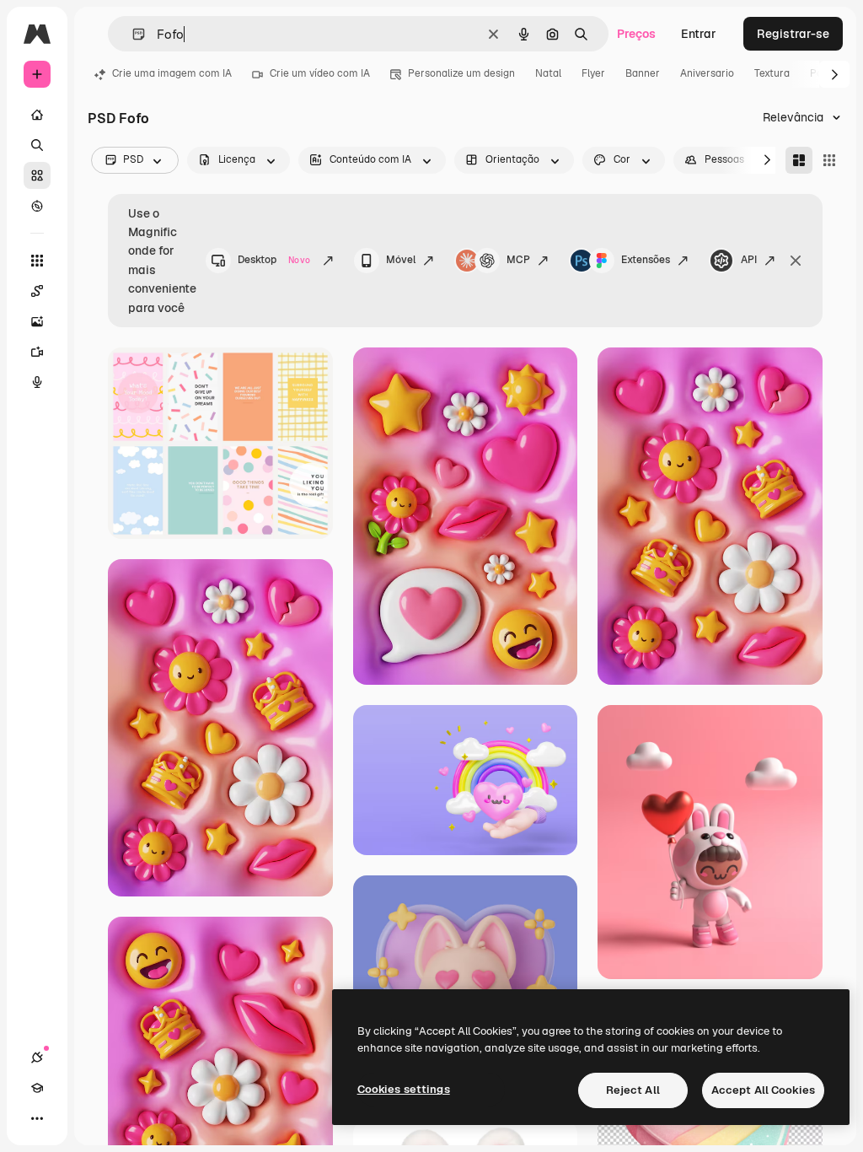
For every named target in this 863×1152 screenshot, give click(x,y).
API (749, 259)
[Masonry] (798, 160)
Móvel (400, 259)
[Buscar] (37, 145)
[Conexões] (37, 1057)
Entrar (698, 33)
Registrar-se (793, 33)
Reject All (633, 1090)
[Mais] (37, 1118)
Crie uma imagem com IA (172, 73)
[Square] (829, 160)
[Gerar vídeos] (37, 351)
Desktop (274, 259)
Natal (548, 73)
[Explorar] (37, 205)
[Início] (37, 114)
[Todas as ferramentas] (37, 260)
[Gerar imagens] (37, 321)
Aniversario (707, 73)
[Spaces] (37, 290)
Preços (636, 33)
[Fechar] (795, 260)
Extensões (645, 259)
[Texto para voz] (37, 382)
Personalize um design (461, 73)
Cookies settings (403, 1089)
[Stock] (37, 175)
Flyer (593, 73)
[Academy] (37, 1087)
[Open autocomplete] (132, 34)
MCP (518, 259)
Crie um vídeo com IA (320, 73)
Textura (772, 73)
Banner (642, 73)
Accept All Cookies (763, 1090)
